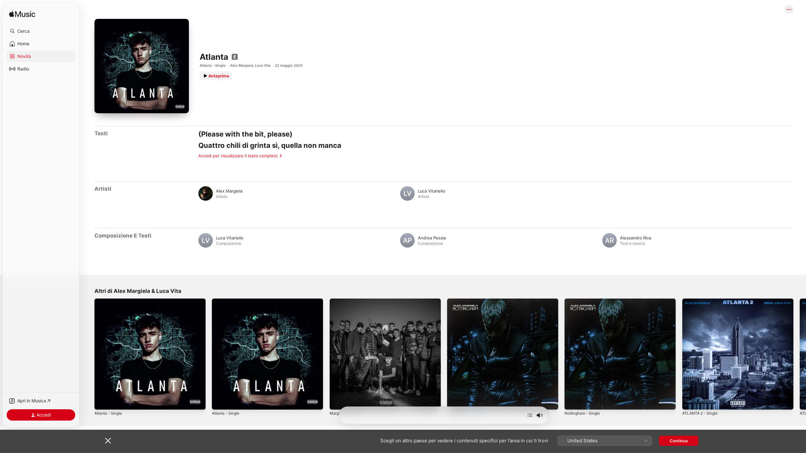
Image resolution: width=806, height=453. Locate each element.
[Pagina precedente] (88, 354)
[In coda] (530, 415)
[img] (22, 14)
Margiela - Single (346, 301)
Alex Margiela (241, 65)
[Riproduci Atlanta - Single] (102, 401)
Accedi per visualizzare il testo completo (238, 155)
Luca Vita (262, 65)
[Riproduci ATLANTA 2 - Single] (690, 401)
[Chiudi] (108, 441)
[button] (41, 31)
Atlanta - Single (213, 65)
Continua (679, 440)
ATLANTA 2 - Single (701, 301)
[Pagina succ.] (799, 354)
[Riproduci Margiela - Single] (337, 401)
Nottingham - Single (466, 301)
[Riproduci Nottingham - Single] (455, 401)
